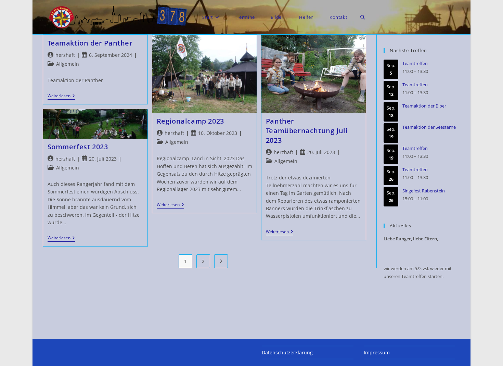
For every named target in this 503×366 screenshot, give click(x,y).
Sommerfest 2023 (78, 146)
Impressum (377, 352)
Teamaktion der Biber (424, 106)
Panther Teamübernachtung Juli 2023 (307, 130)
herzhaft (65, 55)
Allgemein (67, 64)
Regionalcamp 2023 (190, 121)
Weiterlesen (61, 96)
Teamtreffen (415, 63)
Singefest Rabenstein (423, 191)
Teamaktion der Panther (90, 43)
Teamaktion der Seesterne (429, 127)
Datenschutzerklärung (287, 352)
